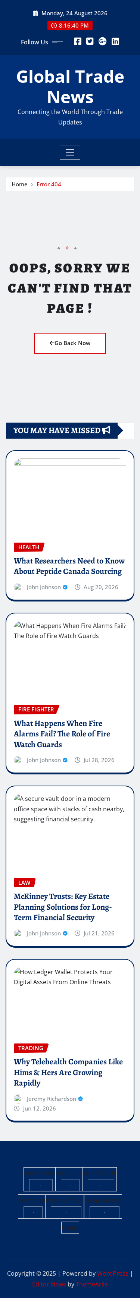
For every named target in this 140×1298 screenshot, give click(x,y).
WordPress (112, 1273)
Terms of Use (103, 1200)
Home (20, 184)
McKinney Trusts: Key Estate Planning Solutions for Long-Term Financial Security (63, 907)
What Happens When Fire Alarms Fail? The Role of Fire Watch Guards (62, 734)
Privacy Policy (65, 1200)
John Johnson (44, 587)
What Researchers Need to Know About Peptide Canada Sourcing (69, 566)
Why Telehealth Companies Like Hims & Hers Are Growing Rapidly (68, 1072)
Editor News (49, 1284)
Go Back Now (72, 343)
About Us (69, 1173)
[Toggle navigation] (70, 152)
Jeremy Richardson (51, 1098)
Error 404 (49, 184)
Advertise (31, 1200)
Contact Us (39, 1173)
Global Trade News (70, 86)
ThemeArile (92, 1284)
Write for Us (99, 1173)
